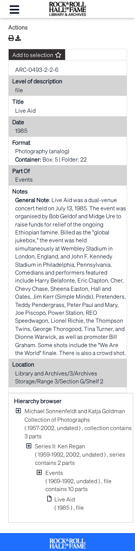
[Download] (18, 38)
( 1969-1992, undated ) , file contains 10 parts (78, 480)
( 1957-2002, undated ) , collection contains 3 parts (78, 423)
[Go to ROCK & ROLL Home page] (67, 14)
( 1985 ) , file (69, 503)
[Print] (11, 38)
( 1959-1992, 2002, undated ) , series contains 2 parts (80, 454)
